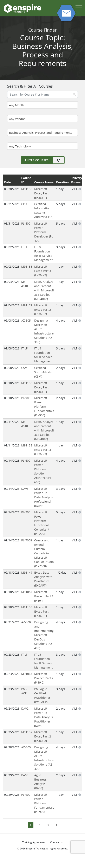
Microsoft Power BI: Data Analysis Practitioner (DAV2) (43, 717)
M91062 (26, 592)
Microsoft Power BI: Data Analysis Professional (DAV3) (43, 497)
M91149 (26, 572)
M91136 (26, 189)
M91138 (26, 266)
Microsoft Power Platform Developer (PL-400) (44, 232)
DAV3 (24, 489)
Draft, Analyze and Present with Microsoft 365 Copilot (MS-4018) (44, 290)
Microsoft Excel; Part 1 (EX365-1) (42, 193)
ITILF (24, 247)
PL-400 (25, 223)
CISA (24, 204)
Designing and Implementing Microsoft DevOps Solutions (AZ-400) (44, 635)
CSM (24, 368)
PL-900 (25, 398)
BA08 (24, 775)
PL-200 (25, 512)
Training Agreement (33, 842)
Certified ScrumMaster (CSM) (43, 372)
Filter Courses (36, 160)
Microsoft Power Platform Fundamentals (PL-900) (44, 406)
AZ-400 (26, 622)
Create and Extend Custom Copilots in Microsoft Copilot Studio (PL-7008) (44, 553)
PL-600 (25, 460)
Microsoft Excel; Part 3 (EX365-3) (42, 271)
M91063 (26, 674)
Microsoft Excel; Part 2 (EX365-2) (42, 309)
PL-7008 (26, 540)
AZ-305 (26, 320)
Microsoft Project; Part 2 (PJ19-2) (43, 678)
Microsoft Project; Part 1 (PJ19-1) (43, 596)
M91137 (26, 305)
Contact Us (56, 842)
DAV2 (24, 708)
